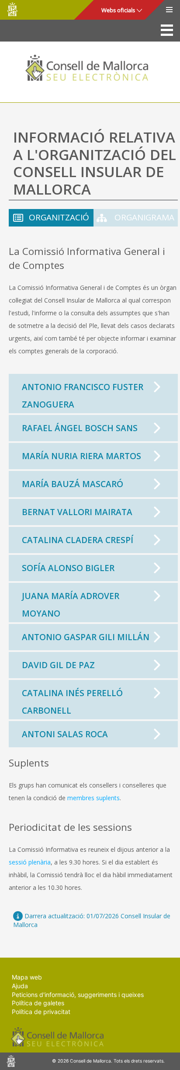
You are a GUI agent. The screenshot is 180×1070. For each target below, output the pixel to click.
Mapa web (27, 977)
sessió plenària (30, 862)
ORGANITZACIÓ (59, 217)
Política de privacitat (41, 1011)
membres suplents (93, 798)
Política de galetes (38, 1003)
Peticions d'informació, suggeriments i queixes (78, 994)
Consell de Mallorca (12, 9)
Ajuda (20, 986)
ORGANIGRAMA (143, 217)
